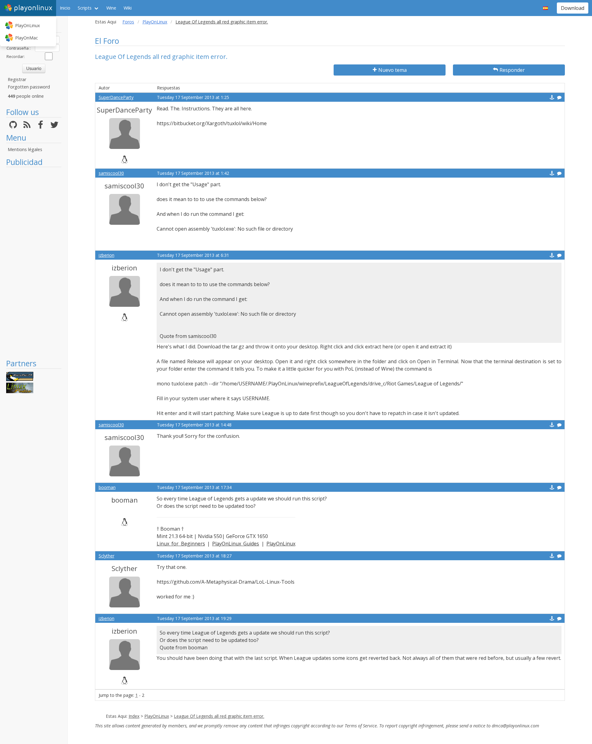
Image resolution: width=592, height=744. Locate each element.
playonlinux (33, 8)
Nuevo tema (392, 70)
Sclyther (106, 556)
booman (107, 487)
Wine (111, 8)
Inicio (65, 8)
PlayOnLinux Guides (235, 543)
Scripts (85, 8)
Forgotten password (29, 87)
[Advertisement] (33, 262)
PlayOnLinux (27, 25)
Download (572, 8)
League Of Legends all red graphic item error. (219, 716)
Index (134, 716)
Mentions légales (25, 149)
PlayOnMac (26, 38)
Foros (128, 22)
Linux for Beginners (181, 543)
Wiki (128, 8)
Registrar (17, 79)
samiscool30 (111, 173)
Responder (512, 70)
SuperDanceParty (116, 97)
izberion (106, 255)
